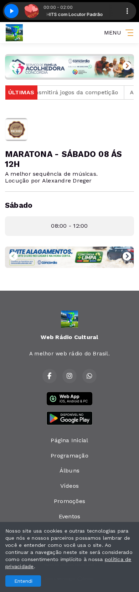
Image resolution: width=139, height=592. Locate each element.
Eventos (70, 516)
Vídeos (69, 485)
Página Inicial (69, 440)
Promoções (69, 501)
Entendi (23, 581)
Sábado (18, 205)
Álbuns (69, 470)
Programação (69, 455)
